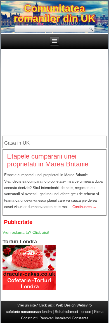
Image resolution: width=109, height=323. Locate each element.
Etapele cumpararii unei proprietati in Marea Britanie (47, 160)
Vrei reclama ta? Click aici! (26, 232)
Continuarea (84, 207)
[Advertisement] (54, 93)
